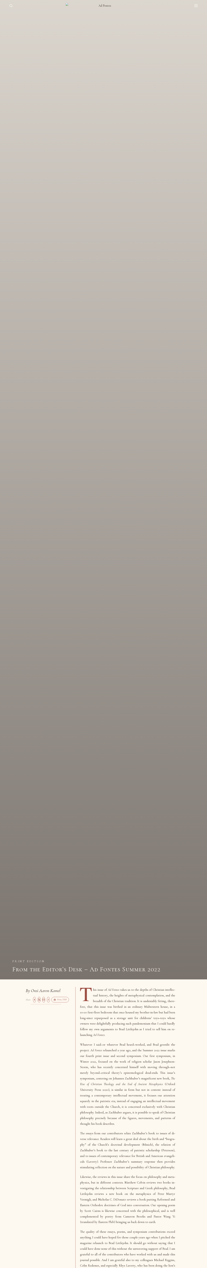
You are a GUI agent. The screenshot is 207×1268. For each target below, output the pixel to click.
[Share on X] (39, 999)
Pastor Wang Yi (164, 1216)
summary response (143, 1162)
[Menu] (196, 5)
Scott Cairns (92, 1211)
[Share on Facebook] (34, 999)
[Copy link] (48, 999)
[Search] (11, 6)
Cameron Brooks (134, 1216)
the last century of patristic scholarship (134, 1150)
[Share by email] (43, 999)
